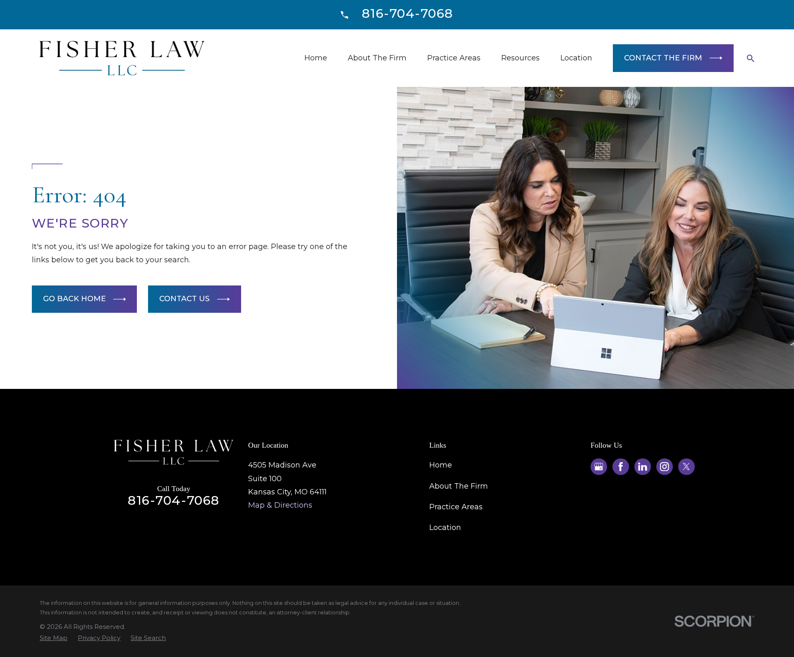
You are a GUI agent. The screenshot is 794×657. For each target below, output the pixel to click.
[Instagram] (664, 466)
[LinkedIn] (642, 466)
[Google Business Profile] (598, 466)
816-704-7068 (407, 13)
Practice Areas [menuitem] (454, 57)
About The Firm (458, 486)
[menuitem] (53, 637)
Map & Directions (280, 505)
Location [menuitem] (576, 57)
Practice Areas (456, 506)
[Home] (122, 58)
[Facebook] (620, 466)
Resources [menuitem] (520, 57)
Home (440, 465)
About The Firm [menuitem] (377, 57)
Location (445, 527)
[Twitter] (686, 466)
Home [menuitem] (315, 57)
